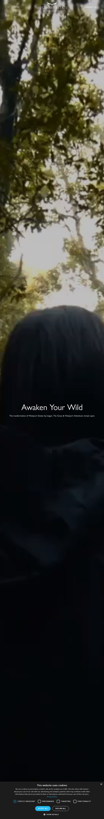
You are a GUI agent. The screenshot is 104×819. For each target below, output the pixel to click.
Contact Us (90, 7)
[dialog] (52, 800)
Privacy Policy (52, 797)
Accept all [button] (43, 808)
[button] (52, 814)
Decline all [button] (60, 808)
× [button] (101, 784)
